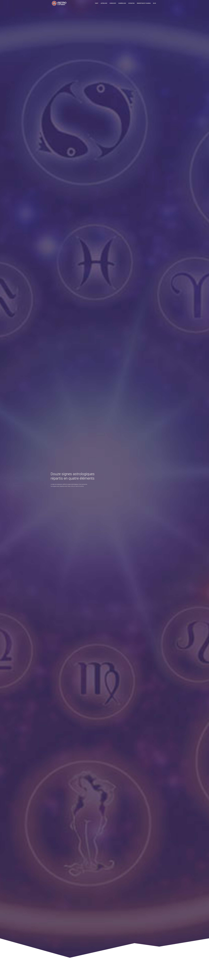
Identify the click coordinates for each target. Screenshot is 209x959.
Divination (131, 3)
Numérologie (122, 3)
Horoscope (113, 3)
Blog (154, 3)
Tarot (96, 3)
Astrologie (104, 3)
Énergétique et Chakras (144, 3)
